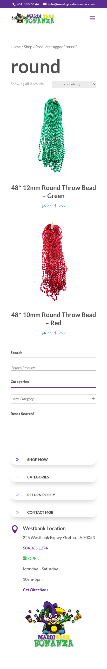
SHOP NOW (37, 459)
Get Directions (35, 589)
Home (16, 46)
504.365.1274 (35, 547)
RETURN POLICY (41, 495)
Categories (38, 477)
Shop (28, 46)
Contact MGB (40, 512)
